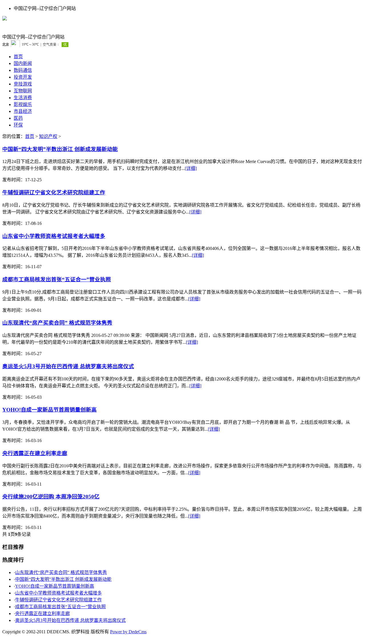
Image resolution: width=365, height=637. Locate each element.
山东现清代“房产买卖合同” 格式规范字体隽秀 (57, 323)
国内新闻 (23, 63)
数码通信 (23, 70)
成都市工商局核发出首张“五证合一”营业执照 (56, 279)
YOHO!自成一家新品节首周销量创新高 (49, 410)
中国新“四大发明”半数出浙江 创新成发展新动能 (60, 149)
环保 (18, 125)
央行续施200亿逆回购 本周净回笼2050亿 (51, 497)
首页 (18, 56)
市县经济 (23, 111)
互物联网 (23, 90)
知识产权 (48, 136)
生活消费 (23, 97)
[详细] (191, 168)
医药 (18, 118)
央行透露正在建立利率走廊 (34, 453)
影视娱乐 (23, 104)
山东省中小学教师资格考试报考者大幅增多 (53, 236)
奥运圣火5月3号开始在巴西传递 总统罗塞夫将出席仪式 (68, 366)
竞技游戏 (23, 84)
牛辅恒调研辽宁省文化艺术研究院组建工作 (53, 193)
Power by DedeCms (128, 631)
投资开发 (23, 77)
